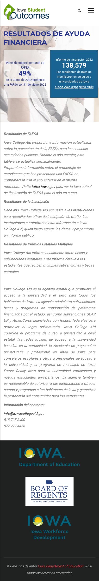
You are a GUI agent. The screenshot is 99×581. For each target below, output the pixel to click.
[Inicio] (31, 9)
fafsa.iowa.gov (43, 186)
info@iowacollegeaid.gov (24, 413)
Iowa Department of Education (60, 566)
